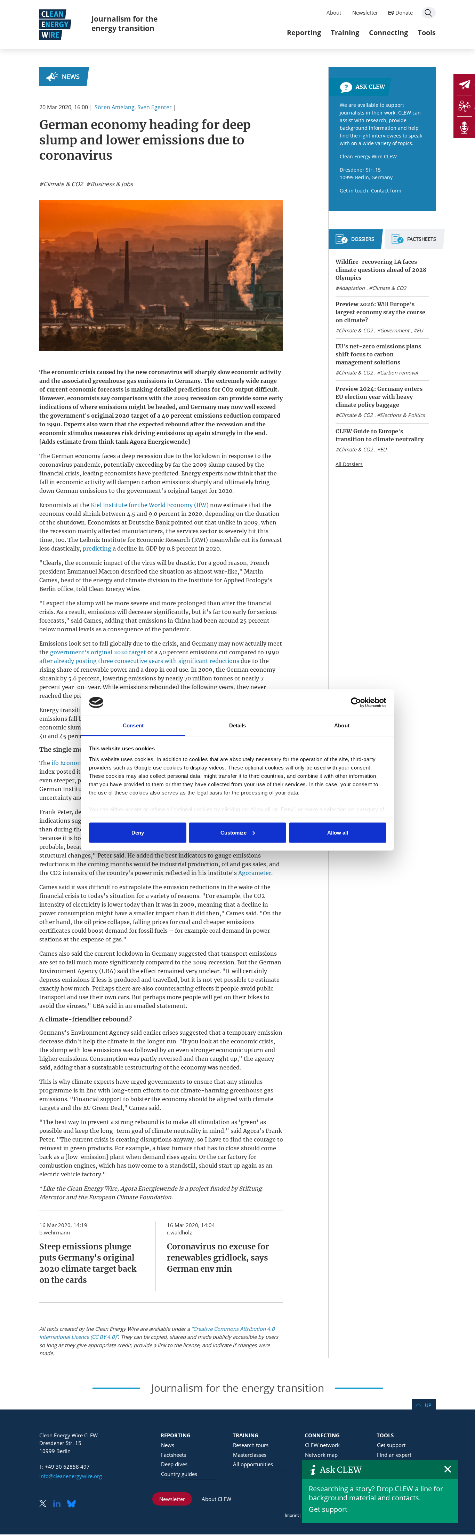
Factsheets (173, 1454)
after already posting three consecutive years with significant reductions (139, 660)
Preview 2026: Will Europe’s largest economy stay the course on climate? (380, 312)
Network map (321, 1454)
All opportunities (253, 1464)
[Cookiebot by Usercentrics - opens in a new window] (355, 702)
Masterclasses (249, 1454)
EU (420, 330)
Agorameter (254, 872)
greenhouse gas (114, 380)
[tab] (355, 241)
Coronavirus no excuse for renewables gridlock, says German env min (218, 1258)
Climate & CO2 (389, 288)
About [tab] (341, 725)
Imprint (292, 1515)
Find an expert (394, 1454)
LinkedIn (59, 1504)
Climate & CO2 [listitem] (62, 184)
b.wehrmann (54, 1232)
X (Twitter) (45, 1504)
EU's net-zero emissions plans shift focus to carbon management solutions (378, 354)
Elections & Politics (402, 415)
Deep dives (174, 1464)
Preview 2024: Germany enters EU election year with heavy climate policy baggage (379, 396)
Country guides (179, 1473)
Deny (137, 832)
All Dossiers (349, 464)
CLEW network (322, 1445)
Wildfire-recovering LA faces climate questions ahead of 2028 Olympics (381, 269)
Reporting (304, 32)
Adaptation (352, 288)
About (334, 12)
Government (394, 330)
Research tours (250, 1445)
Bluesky (73, 1504)
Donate (404, 12)
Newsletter (365, 12)
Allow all (337, 832)
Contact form (386, 190)
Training (345, 32)
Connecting (388, 32)
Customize (233, 832)
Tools (427, 32)
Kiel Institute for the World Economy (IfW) (150, 505)
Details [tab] (237, 725)
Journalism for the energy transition (124, 23)
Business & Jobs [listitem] (111, 184)
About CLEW (216, 1498)
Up (428, 1405)
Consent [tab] (133, 725)
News (71, 76)
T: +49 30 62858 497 (64, 1466)
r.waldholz (179, 1232)
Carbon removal (399, 372)
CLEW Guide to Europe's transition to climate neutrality (380, 435)
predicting (97, 548)
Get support (328, 1509)
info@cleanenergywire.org (70, 1475)
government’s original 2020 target (98, 652)
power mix (149, 872)
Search (429, 12)
